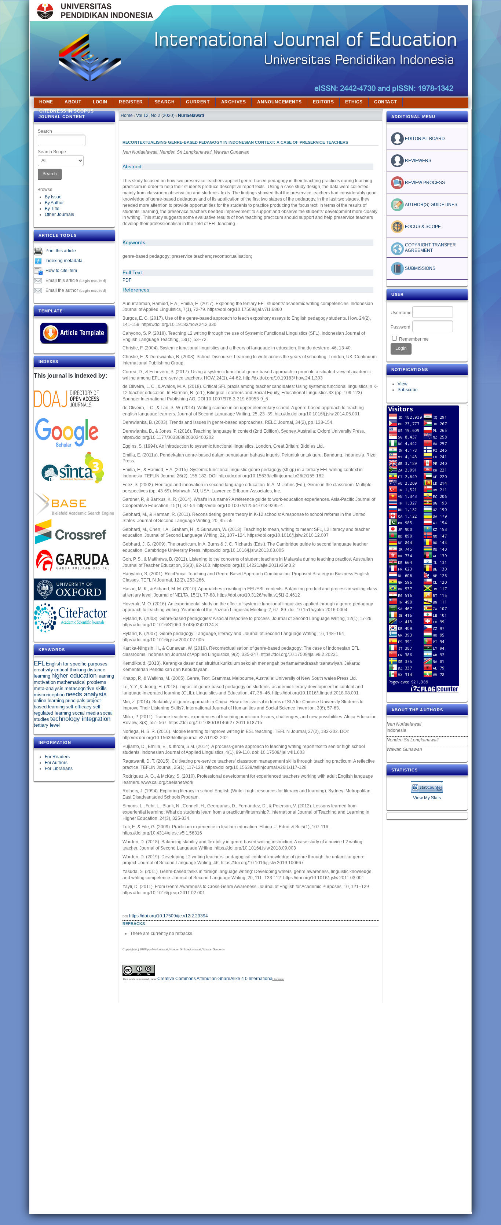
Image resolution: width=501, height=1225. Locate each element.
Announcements (279, 101)
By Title (52, 208)
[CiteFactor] (70, 631)
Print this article (60, 250)
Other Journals (59, 214)
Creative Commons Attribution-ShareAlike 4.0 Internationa (215, 978)
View (402, 383)
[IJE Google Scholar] (67, 447)
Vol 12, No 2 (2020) (155, 115)
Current (197, 101)
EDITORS (323, 101)
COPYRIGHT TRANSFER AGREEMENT (431, 247)
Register (131, 101)
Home (46, 101)
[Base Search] (74, 514)
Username (401, 312)
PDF (126, 280)
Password (400, 327)
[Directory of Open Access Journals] (67, 411)
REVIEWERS (417, 160)
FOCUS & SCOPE (422, 226)
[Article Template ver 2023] (74, 342)
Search (45, 131)
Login (100, 101)
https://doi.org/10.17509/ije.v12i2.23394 (168, 915)
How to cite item (61, 270)
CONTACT (385, 101)
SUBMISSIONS (419, 268)
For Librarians (59, 768)
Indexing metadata (64, 260)
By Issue (53, 196)
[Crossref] (70, 544)
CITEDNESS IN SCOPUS (66, 111)
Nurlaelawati (191, 115)
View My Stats (427, 797)
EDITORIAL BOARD (424, 138)
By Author (54, 202)
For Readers (57, 756)
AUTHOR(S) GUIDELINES (430, 204)
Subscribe (408, 389)
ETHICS (354, 101)
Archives (233, 101)
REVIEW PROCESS (424, 182)
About (73, 101)
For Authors (56, 762)
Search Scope (52, 151)
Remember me (414, 339)
